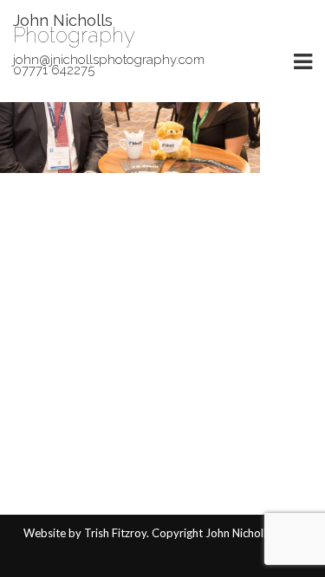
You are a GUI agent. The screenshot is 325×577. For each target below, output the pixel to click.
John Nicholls (63, 20)
